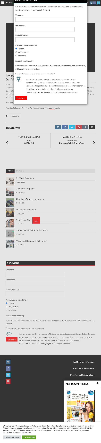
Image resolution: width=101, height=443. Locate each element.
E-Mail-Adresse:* (22, 35)
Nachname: (20, 25)
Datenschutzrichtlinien (34, 92)
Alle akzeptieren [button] (29, 437)
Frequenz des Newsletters (26, 45)
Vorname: (19, 15)
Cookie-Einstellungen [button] (12, 437)
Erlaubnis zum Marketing (24, 61)
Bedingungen (52, 92)
